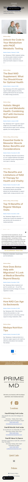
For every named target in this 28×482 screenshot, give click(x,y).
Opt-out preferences (9, 250)
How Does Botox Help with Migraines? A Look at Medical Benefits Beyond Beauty (13, 272)
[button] (25, 232)
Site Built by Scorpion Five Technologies (14, 364)
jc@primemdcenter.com (14, 449)
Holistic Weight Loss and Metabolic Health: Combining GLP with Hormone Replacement (14, 111)
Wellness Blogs (6, 36)
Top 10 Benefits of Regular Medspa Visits (13, 207)
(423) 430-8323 (14, 447)
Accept (14, 247)
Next (14, 354)
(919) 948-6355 (14, 422)
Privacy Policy (19, 250)
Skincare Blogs (14, 137)
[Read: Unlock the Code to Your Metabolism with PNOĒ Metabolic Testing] (14, 26)
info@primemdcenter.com (14, 424)
